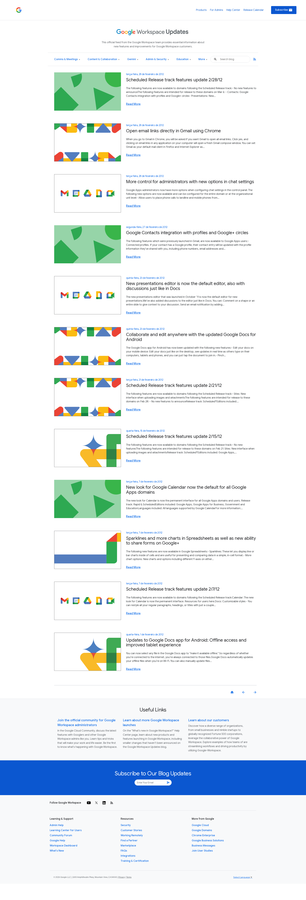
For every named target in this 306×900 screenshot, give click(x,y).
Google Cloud (200, 825)
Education (184, 59)
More (202, 59)
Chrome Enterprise (203, 835)
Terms (128, 877)
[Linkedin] (104, 803)
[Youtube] (89, 803)
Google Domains (202, 830)
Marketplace (128, 845)
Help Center (233, 10)
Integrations (128, 855)
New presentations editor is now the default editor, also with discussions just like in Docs (185, 286)
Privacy (121, 877)
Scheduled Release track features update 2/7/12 (173, 589)
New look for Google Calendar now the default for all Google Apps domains (186, 489)
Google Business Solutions (208, 840)
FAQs (124, 850)
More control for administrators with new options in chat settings (190, 181)
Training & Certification (135, 861)
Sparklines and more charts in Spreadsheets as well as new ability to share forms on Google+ (191, 540)
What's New (57, 850)
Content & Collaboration (103, 59)
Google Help (57, 840)
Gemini (132, 59)
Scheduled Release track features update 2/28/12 (174, 80)
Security (126, 825)
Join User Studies (202, 850)
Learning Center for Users (66, 830)
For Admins (216, 10)
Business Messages (203, 845)
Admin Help (57, 825)
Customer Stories (131, 830)
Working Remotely (132, 835)
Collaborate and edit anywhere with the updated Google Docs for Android (191, 337)
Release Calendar (253, 10)
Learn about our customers (208, 720)
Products (201, 10)
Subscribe (283, 10)
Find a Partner (129, 840)
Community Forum (61, 835)
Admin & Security (157, 59)
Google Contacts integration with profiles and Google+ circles (187, 232)
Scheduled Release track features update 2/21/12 (174, 385)
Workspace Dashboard (63, 845)
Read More (133, 104)
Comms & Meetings (67, 59)
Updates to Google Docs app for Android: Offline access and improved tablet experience (186, 642)
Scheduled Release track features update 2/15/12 (174, 436)
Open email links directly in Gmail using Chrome (173, 131)
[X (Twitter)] (96, 803)
